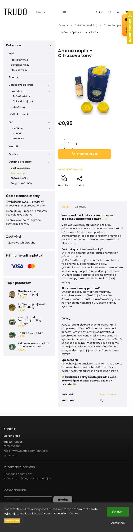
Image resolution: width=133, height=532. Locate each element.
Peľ (11, 122)
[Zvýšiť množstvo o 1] (76, 144)
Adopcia (14, 77)
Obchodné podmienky (17, 474)
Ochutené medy (20, 64)
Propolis (14, 146)
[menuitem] (42, 12)
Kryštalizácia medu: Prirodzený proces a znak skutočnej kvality (25, 203)
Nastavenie (12, 520)
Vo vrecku (18, 138)
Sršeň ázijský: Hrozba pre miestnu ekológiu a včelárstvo (26, 212)
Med (11, 53)
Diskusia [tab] (80, 207)
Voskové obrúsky (20, 167)
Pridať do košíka (87, 154)
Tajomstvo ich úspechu (20, 242)
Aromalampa (18, 173)
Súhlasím (117, 511)
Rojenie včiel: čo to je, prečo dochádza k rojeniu (23, 221)
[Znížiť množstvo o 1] (60, 144)
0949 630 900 (11, 446)
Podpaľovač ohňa (21, 183)
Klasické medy (19, 69)
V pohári (17, 133)
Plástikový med (19, 59)
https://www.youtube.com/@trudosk (25, 451)
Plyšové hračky (19, 178)
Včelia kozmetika (19, 114)
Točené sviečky (21, 96)
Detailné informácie (70, 169)
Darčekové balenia (21, 85)
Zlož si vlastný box (23, 101)
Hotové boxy (18, 107)
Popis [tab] (65, 207)
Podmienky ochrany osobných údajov (27, 478)
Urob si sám (17, 91)
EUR (97, 12)
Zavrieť (115, 191)
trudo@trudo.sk (13, 442)
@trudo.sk (9, 455)
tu (76, 513)
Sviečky (13, 154)
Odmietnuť (118, 523)
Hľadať (63, 499)
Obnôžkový (17, 128)
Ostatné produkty (20, 162)
